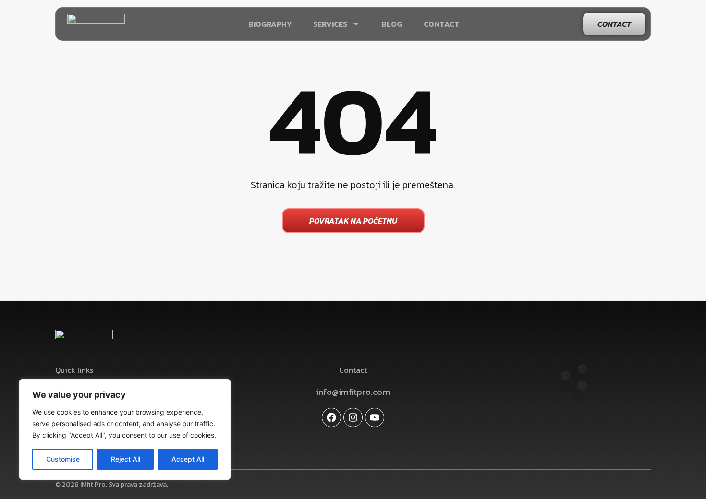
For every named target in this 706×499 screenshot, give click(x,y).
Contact (442, 24)
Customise (63, 459)
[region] (125, 429)
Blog (391, 24)
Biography (270, 24)
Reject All (125, 459)
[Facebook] (331, 417)
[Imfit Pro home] (96, 24)
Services (330, 24)
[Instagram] (353, 417)
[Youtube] (374, 417)
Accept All (187, 459)
